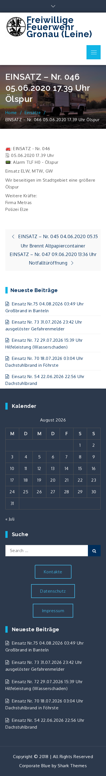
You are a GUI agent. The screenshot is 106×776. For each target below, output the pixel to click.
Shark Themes (72, 765)
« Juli (10, 519)
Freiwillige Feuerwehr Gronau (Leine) (59, 27)
